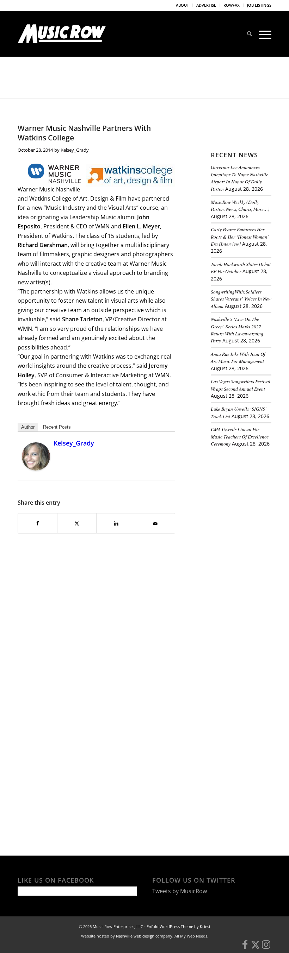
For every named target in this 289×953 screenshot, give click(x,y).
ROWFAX (231, 5)
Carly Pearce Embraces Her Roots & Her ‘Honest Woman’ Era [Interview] (240, 236)
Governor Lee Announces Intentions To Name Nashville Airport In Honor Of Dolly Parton (239, 178)
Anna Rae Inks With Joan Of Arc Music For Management (238, 357)
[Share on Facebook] (37, 523)
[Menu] (263, 34)
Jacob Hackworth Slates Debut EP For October (241, 267)
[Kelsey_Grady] (36, 468)
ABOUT (182, 5)
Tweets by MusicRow (179, 891)
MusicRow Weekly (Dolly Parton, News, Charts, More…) (240, 205)
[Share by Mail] (155, 523)
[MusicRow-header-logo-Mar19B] (62, 34)
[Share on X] (76, 523)
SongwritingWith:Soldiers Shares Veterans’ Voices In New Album (241, 298)
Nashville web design (135, 936)
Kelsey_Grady (75, 150)
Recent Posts (57, 427)
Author (28, 427)
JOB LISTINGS (259, 5)
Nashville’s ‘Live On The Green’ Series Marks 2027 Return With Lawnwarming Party (237, 330)
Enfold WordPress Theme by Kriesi (178, 926)
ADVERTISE (206, 5)
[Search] (250, 34)
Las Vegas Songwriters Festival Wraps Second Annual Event (240, 385)
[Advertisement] (250, 492)
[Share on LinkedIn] (116, 523)
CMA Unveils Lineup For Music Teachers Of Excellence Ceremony (240, 436)
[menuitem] (182, 5)
